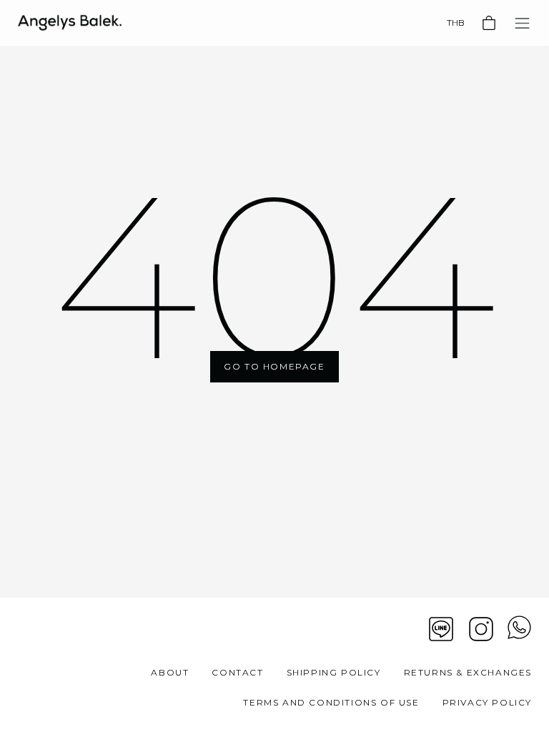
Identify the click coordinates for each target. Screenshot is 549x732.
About (170, 672)
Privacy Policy (487, 702)
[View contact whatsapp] (519, 629)
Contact (237, 672)
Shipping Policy (334, 672)
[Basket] (489, 23)
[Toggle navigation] (522, 23)
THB (456, 22)
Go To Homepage (274, 366)
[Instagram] (481, 629)
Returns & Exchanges (468, 672)
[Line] (441, 629)
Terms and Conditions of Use (331, 702)
